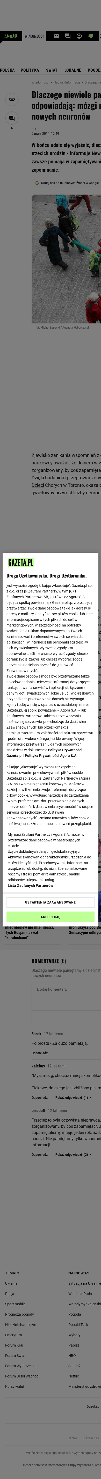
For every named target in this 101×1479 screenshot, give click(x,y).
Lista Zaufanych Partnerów (30, 885)
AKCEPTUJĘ (50, 917)
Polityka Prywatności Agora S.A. (51, 756)
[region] (51, 739)
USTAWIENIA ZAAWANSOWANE (50, 902)
